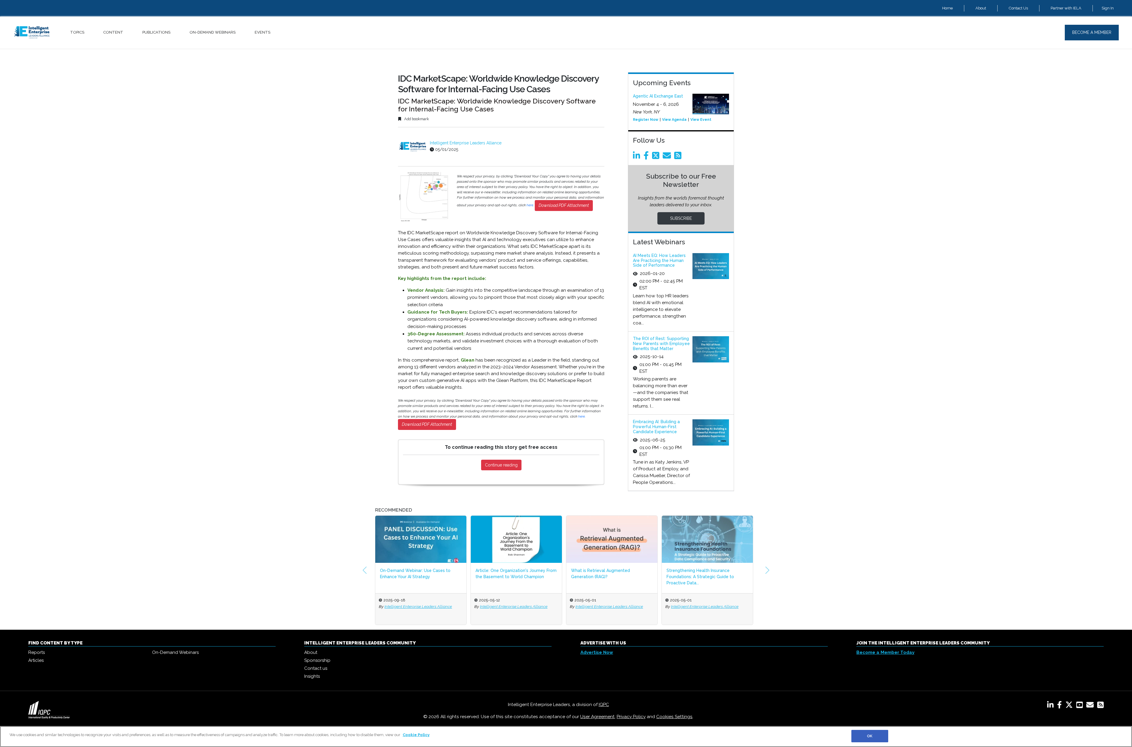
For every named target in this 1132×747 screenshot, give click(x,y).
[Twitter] (657, 157)
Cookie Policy (416, 735)
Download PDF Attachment (564, 205)
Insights (312, 676)
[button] (364, 570)
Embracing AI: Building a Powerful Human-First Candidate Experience (656, 426)
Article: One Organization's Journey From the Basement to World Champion (516, 573)
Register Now (645, 119)
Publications (156, 32)
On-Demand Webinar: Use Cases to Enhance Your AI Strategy (415, 573)
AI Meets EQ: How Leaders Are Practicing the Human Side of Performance (659, 260)
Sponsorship (317, 660)
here (529, 205)
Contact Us (1018, 8)
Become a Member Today (885, 652)
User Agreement (597, 716)
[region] (566, 736)
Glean (467, 360)
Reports (36, 652)
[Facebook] (647, 157)
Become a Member (1091, 32)
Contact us (315, 668)
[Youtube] (1080, 706)
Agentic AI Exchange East (658, 96)
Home (947, 8)
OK (869, 736)
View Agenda (674, 119)
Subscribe (681, 218)
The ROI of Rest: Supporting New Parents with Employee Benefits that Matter (661, 343)
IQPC (604, 704)
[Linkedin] (637, 157)
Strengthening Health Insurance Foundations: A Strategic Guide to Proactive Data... (700, 576)
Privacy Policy (631, 716)
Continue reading (501, 465)
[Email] (668, 157)
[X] (1070, 706)
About (980, 8)
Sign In (1108, 8)
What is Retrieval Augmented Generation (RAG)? (600, 573)
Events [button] (262, 32)
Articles (36, 660)
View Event (700, 119)
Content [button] (113, 32)
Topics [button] (77, 32)
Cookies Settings (674, 716)
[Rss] (679, 157)
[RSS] (1100, 706)
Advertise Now (596, 652)
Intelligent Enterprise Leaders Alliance (465, 143)
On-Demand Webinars (213, 32)
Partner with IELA (1066, 8)
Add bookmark (416, 119)
